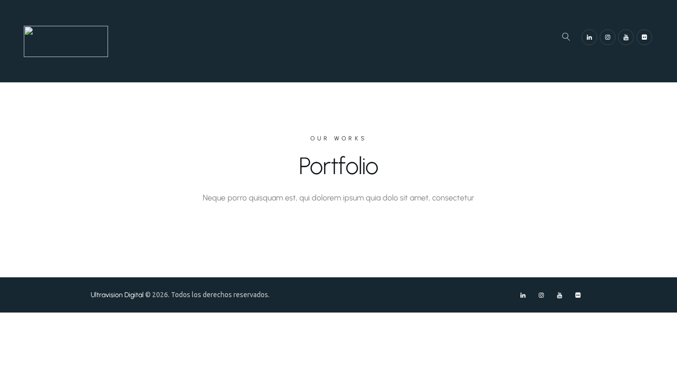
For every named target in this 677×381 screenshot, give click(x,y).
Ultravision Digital (117, 295)
